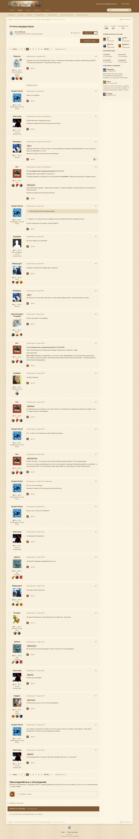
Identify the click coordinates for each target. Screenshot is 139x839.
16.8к (15, 70)
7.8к (15, 180)
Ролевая (28, 10)
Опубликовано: (35, 56)
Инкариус (17, 142)
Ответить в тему (89, 41)
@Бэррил (30, 754)
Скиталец (17, 116)
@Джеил (30, 675)
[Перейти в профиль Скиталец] (17, 123)
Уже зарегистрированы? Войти (106, 4)
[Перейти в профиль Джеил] (17, 563)
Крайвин (17, 373)
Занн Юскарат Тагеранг (17, 315)
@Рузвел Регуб (32, 458)
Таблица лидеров (82, 15)
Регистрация (125, 4)
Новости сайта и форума (34, 34)
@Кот (29, 146)
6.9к (15, 571)
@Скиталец (31, 700)
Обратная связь (72, 832)
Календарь (11, 15)
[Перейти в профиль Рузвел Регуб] (17, 98)
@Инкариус (31, 185)
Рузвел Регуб (17, 91)
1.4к (15, 130)
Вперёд (46, 49)
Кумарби (17, 237)
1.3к (15, 250)
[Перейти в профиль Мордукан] (119, 45)
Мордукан (125, 44)
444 (15, 105)
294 (15, 387)
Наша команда (52, 15)
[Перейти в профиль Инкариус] (17, 148)
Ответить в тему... (26, 794)
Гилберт (17, 613)
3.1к (15, 627)
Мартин (22, 32)
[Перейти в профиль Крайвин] (17, 380)
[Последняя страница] (51, 49)
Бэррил (17, 696)
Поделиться (76, 33)
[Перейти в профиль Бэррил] (17, 702)
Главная (11, 10)
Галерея (47, 10)
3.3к (15, 155)
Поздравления (39, 15)
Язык (63, 832)
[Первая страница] (10, 49)
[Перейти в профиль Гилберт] (17, 619)
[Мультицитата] (27, 68)
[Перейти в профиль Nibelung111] (17, 270)
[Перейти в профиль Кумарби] (17, 243)
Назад (14, 49)
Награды (20, 15)
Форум (20, 10)
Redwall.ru (69, 834)
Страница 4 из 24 (60, 49)
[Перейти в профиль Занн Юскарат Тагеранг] (17, 323)
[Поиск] (129, 10)
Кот (17, 167)
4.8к (15, 277)
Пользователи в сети (66, 15)
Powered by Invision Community (69, 836)
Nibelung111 (17, 264)
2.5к (15, 709)
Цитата (33, 68)
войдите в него (82, 784)
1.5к (15, 330)
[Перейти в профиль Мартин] (11, 33)
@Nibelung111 (31, 646)
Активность (37, 10)
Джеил (17, 557)
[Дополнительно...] (96, 56)
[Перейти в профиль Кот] (17, 173)
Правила (29, 15)
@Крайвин (30, 406)
